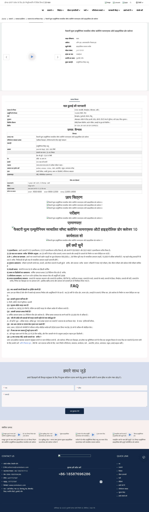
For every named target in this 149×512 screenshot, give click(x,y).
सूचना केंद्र (122, 492)
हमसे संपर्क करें (123, 496)
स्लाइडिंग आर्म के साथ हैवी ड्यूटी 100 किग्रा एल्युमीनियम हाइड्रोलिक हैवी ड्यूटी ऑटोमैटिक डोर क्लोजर (129, 441)
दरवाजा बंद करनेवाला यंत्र (35, 19)
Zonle (4, 19)
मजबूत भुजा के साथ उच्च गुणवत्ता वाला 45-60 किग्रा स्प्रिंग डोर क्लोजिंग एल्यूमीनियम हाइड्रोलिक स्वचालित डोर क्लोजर (19, 441)
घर (119, 464)
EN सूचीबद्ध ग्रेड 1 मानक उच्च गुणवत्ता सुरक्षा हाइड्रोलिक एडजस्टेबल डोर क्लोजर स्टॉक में (55, 441)
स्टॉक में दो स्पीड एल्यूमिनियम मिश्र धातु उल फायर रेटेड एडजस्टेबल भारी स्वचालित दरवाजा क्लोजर (92, 441)
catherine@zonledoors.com (18, 467)
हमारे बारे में (122, 485)
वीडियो (120, 481)
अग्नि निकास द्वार (26, 343)
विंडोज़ (120, 471)
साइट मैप (92, 508)
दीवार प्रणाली (122, 474)
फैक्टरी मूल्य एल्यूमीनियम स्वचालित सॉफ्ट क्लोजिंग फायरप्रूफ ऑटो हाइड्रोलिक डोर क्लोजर (72, 19)
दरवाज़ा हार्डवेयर (20, 19)
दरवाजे (11, 19)
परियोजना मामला (123, 489)
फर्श (120, 478)
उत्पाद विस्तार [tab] (74, 99)
